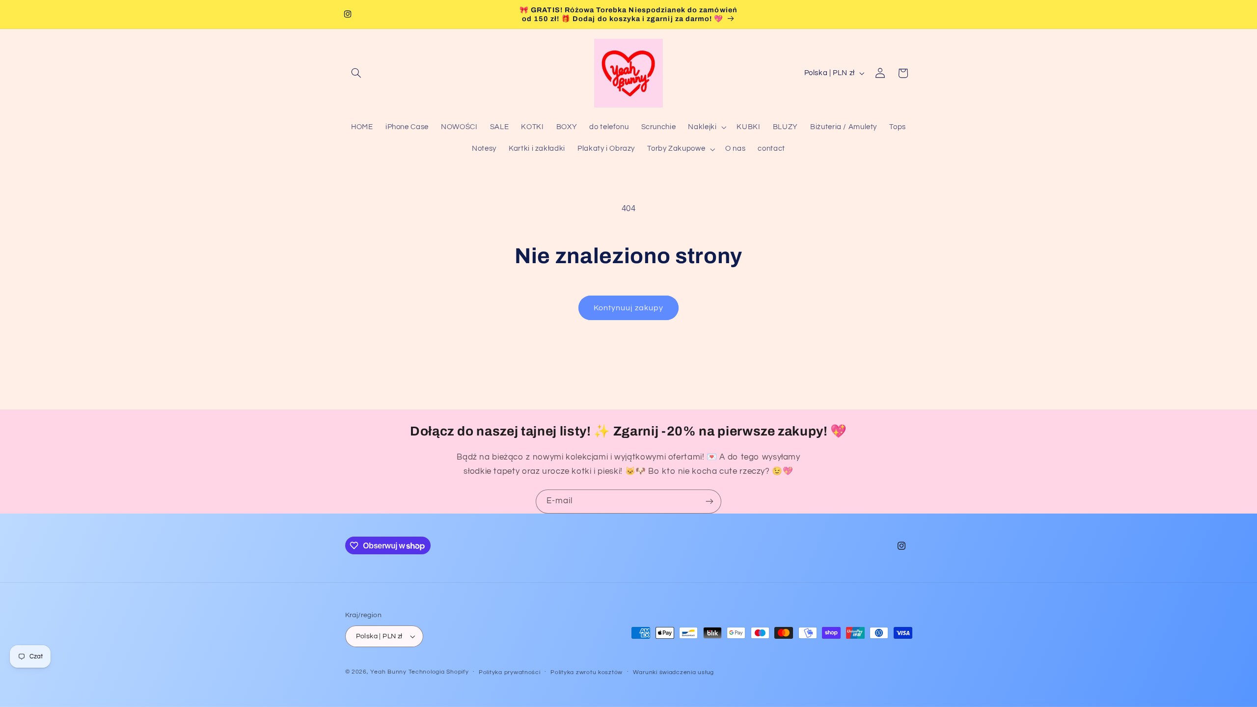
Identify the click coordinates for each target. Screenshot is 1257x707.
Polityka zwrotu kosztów (586, 672)
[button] (356, 73)
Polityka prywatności (510, 672)
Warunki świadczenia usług (673, 672)
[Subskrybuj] (709, 501)
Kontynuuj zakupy (628, 308)
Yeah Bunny (388, 672)
